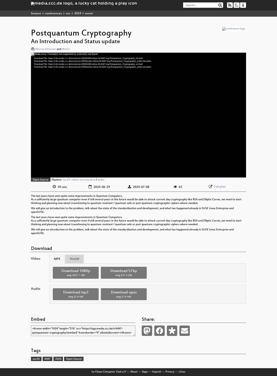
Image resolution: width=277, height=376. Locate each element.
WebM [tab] (74, 259)
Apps (145, 371)
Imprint (156, 371)
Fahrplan (220, 187)
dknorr (66, 49)
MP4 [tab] (57, 259)
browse (36, 13)
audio (101, 179)
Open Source (40, 179)
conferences (53, 13)
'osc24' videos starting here (78, 179)
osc (68, 13)
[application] (138, 115)
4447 (47, 359)
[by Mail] (184, 331)
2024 (77, 13)
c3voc (182, 371)
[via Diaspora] (172, 331)
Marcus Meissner (45, 49)
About (134, 371)
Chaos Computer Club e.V (110, 371)
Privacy (170, 371)
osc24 (36, 359)
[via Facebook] (159, 331)
